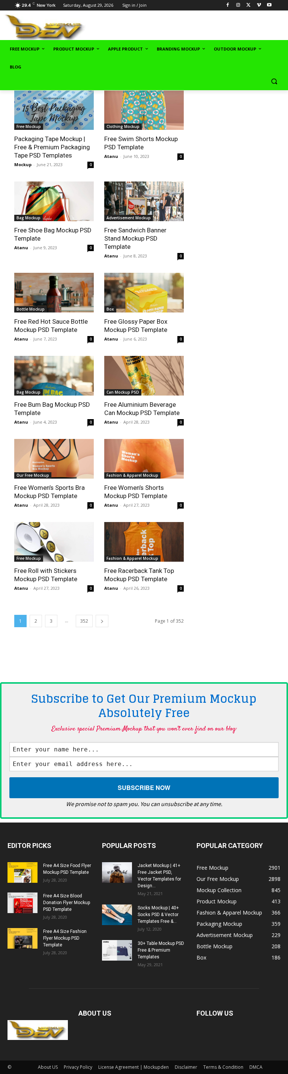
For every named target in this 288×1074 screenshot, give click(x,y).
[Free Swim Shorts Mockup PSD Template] (144, 110)
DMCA (255, 1067)
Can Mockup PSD (122, 392)
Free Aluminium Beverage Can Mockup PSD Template (142, 409)
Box (110, 309)
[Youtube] (269, 5)
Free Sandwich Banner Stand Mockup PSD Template (135, 238)
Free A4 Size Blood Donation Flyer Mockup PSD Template (66, 902)
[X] (248, 5)
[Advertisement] (195, 26)
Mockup (23, 164)
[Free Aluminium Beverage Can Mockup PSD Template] (144, 376)
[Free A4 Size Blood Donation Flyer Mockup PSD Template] (23, 903)
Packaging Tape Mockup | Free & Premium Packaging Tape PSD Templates (52, 147)
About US (48, 1067)
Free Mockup (28, 126)
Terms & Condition (223, 1067)
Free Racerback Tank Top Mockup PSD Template (139, 575)
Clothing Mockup (123, 126)
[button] (274, 81)
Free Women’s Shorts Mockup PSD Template (135, 492)
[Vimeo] (259, 5)
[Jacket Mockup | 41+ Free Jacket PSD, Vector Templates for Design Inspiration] (117, 872)
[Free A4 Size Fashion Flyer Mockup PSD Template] (23, 938)
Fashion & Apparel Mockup (132, 475)
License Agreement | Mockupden (133, 1067)
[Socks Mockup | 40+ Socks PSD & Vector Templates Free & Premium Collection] (117, 914)
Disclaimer (186, 1067)
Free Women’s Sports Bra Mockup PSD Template (49, 492)
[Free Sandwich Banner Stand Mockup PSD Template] (144, 201)
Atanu (111, 156)
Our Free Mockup (32, 475)
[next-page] (102, 621)
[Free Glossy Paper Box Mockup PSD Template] (144, 292)
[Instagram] (238, 5)
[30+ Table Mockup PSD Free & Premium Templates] (117, 950)
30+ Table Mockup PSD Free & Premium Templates (161, 950)
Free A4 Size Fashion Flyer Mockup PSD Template (65, 938)
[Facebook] (228, 5)
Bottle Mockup (30, 309)
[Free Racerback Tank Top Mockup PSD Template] (144, 542)
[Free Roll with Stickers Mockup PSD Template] (54, 542)
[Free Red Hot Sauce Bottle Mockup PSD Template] (54, 292)
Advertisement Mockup (128, 217)
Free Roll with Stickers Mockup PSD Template (45, 575)
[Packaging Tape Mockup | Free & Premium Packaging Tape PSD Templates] (54, 110)
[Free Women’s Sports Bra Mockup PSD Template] (54, 459)
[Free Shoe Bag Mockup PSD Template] (54, 201)
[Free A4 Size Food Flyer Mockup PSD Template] (23, 872)
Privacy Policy (78, 1067)
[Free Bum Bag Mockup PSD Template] (54, 376)
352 (84, 621)
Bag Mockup (28, 217)
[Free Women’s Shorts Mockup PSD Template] (144, 459)
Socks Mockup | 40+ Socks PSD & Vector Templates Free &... (158, 914)
